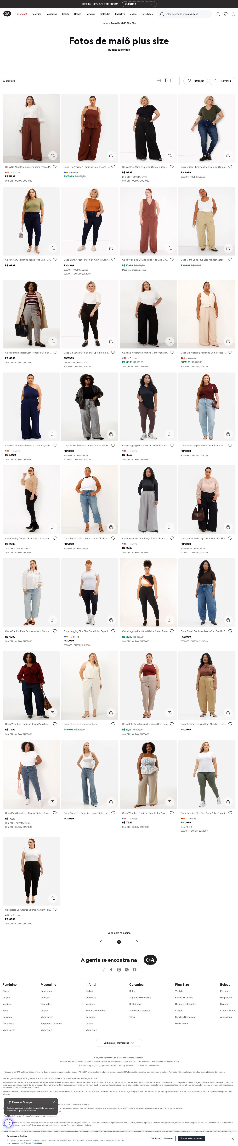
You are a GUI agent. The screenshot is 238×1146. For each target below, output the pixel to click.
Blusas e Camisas (184, 997)
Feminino (36, 13)
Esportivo (120, 13)
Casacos (7, 1017)
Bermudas (46, 1004)
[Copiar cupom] (152, 4)
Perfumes (225, 991)
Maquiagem (226, 997)
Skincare (224, 1004)
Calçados (105, 13)
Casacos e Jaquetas (185, 1004)
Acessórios (226, 1017)
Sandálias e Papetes (139, 1010)
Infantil (65, 13)
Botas (132, 991)
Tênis (132, 1017)
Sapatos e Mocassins (140, 997)
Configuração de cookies (162, 1138)
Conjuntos (91, 997)
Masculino (51, 13)
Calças (6, 997)
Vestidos (7, 1004)
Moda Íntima (9, 1030)
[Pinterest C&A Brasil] (119, 970)
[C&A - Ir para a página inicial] (7, 14)
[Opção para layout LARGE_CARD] (172, 81)
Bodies (89, 991)
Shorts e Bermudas (95, 1010)
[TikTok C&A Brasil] (111, 970)
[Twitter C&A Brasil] (127, 970)
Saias (5, 1010)
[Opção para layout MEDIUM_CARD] (166, 81)
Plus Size (182, 985)
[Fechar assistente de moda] (53, 1102)
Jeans (133, 13)
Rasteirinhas (135, 1004)
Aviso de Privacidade (33, 1143)
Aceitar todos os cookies (191, 1138)
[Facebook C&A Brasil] (134, 970)
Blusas (6, 991)
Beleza (77, 13)
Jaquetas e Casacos (51, 1023)
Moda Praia (8, 1023)
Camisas (45, 997)
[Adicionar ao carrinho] (52, 155)
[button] (185, 14)
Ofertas (21, 13)
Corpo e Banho (227, 1010)
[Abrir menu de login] (218, 14)
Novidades (147, 13)
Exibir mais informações (116, 1042)
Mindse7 (90, 13)
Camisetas (46, 991)
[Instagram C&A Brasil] (103, 970)
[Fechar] (233, 1138)
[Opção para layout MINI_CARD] (159, 81)
